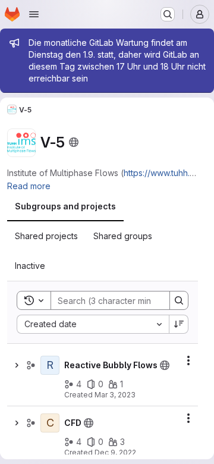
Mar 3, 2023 (115, 394)
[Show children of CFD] (16, 422)
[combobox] (93, 324)
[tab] (65, 206)
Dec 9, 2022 (115, 452)
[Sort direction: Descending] (178, 324)
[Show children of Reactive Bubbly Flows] (16, 365)
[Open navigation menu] (33, 14)
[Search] (178, 300)
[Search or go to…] (167, 14)
